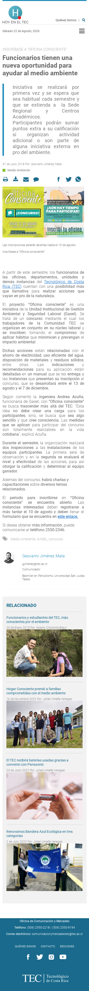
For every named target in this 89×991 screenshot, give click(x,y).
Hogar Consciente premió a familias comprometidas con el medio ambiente (36, 691)
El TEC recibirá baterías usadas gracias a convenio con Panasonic (37, 762)
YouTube (62, 957)
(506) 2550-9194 (63, 927)
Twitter (39, 957)
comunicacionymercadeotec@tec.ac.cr (57, 934)
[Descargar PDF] (17, 179)
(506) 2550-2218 (38, 927)
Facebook (27, 957)
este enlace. (68, 516)
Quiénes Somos (66, 20)
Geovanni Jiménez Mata (46, 164)
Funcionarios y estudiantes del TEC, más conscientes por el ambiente (37, 620)
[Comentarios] (37, 179)
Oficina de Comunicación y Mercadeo (44, 921)
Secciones (67, 946)
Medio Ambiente (18, 170)
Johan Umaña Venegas (57, 699)
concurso (56, 539)
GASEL (42, 539)
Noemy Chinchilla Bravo (51, 627)
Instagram (50, 957)
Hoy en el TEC (15, 14)
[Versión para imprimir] (7, 179)
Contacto (48, 946)
